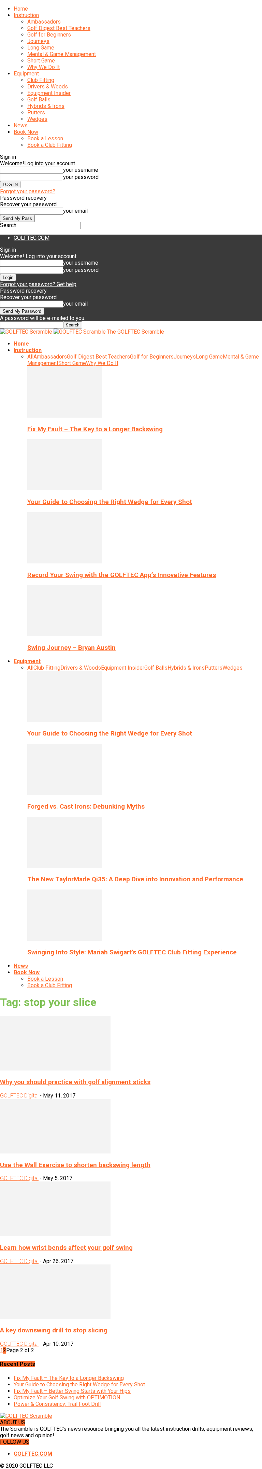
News (21, 125)
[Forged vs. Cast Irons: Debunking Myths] (64, 793)
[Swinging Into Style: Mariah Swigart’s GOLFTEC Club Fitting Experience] (64, 939)
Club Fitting (40, 80)
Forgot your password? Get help (38, 284)
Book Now (26, 132)
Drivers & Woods (47, 86)
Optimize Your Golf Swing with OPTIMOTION (67, 1397)
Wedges (37, 119)
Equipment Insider (49, 93)
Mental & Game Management (61, 54)
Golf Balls (38, 99)
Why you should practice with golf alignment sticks (75, 1082)
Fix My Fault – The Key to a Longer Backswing (95, 429)
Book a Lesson (45, 138)
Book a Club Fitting (49, 145)
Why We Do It (43, 67)
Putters (36, 112)
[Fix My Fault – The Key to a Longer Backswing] (64, 415)
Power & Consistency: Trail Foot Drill (57, 1404)
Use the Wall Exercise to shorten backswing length (75, 1165)
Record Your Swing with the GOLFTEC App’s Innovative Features (121, 575)
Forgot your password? (27, 191)
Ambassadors (44, 21)
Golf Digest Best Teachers (58, 28)
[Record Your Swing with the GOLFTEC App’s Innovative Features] (64, 561)
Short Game (41, 60)
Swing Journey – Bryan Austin (71, 648)
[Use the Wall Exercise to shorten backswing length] (55, 1151)
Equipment (26, 73)
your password (81, 177)
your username (80, 170)
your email (75, 211)
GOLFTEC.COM (31, 238)
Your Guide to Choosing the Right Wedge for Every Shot (109, 502)
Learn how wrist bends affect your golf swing (66, 1247)
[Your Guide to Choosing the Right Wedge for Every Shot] (64, 488)
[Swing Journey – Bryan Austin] (64, 634)
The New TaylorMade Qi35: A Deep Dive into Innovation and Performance (135, 879)
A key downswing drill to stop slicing (53, 1330)
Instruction (26, 15)
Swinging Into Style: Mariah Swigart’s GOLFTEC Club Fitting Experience (132, 952)
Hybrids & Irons (45, 106)
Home (21, 8)
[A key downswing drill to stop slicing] (55, 1317)
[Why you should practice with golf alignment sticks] (55, 1068)
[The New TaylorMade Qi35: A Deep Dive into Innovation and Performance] (64, 866)
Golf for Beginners (49, 34)
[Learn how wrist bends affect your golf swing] (55, 1234)
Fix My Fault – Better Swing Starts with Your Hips (72, 1391)
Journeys (38, 41)
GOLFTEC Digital (19, 1095)
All (30, 356)
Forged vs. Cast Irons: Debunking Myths (86, 806)
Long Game (40, 47)
